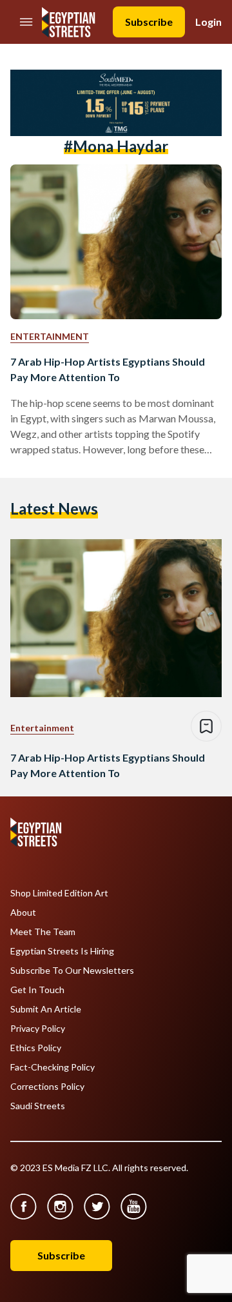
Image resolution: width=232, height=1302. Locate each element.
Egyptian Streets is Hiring (62, 951)
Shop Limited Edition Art (59, 893)
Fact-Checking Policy (52, 1067)
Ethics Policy (35, 1048)
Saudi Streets (37, 1106)
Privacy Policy (37, 1028)
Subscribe (149, 21)
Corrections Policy (47, 1086)
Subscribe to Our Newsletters (72, 970)
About (23, 912)
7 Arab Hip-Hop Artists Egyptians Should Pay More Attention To (107, 369)
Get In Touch (37, 990)
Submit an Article (45, 1009)
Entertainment (49, 336)
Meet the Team (42, 932)
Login (208, 21)
